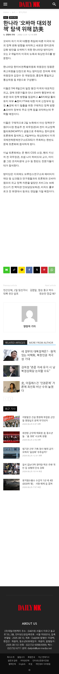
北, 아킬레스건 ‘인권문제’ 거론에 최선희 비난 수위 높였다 (38, 387)
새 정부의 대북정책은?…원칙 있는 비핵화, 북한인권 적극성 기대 (38, 355)
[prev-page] (5, 399)
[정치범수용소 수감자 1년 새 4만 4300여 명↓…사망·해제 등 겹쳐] (11, 484)
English (22, 664)
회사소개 (10, 657)
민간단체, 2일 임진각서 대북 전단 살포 (15, 292)
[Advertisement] (29, 227)
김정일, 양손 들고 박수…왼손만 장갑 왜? (43, 292)
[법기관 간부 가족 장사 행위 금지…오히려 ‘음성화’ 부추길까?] (11, 453)
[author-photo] (29, 321)
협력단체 (12, 664)
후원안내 (31, 657)
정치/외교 (23, 12)
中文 (30, 664)
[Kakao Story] (21, 270)
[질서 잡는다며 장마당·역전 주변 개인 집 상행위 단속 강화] (11, 469)
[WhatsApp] (52, 270)
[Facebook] (29, 270)
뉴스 (13, 12)
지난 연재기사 (43, 657)
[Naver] (6, 270)
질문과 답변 (12, 661)
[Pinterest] (44, 270)
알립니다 (21, 657)
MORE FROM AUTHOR (41, 343)
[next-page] (11, 399)
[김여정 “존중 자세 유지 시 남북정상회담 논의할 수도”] (11, 371)
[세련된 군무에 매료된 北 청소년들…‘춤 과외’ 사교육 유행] (11, 437)
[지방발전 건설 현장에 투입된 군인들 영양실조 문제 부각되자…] (11, 421)
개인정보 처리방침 (43, 664)
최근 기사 (10, 408)
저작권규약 (24, 661)
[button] (5, 4)
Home (6, 12)
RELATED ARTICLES (15, 343)
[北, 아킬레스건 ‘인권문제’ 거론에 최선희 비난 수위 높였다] (11, 386)
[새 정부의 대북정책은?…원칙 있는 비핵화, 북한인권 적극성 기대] (11, 355)
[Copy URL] (14, 270)
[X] (36, 270)
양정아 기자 (10, 35)
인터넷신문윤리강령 (40, 661)
